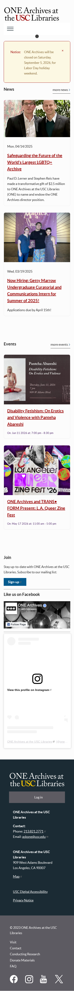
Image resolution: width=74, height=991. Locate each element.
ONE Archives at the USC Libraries (29, 741)
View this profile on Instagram (28, 690)
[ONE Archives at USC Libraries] (32, 15)
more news (60, 90)
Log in (38, 797)
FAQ (13, 966)
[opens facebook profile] (37, 615)
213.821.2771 (33, 831)
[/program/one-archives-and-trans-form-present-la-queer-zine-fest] (37, 470)
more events (59, 344)
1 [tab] (37, 36)
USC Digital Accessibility (30, 892)
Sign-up (13, 582)
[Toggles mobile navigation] (10, 29)
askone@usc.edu (34, 836)
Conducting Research (25, 954)
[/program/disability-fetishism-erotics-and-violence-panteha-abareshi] (37, 379)
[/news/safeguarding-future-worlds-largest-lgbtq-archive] (37, 118)
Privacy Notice (23, 900)
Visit (13, 942)
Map (16, 876)
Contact (15, 948)
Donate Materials (22, 960)
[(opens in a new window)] (14, 982)
